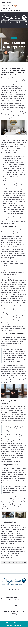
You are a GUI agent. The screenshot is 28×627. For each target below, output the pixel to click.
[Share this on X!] (16, 562)
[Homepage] (14, 18)
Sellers (14, 37)
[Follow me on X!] (15, 590)
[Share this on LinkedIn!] (19, 562)
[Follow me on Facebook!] (9, 590)
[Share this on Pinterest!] (22, 562)
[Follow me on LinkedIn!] (12, 590)
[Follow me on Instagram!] (18, 590)
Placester (18, 625)
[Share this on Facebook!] (14, 562)
